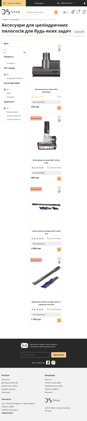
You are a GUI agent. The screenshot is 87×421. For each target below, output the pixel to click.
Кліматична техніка (10, 386)
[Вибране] (78, 12)
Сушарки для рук (8, 389)
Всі (8, 74)
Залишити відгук (55, 168)
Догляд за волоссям (10, 383)
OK (25, 52)
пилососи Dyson (12, 112)
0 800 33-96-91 (66, 3)
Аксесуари (6, 392)
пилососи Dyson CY (14, 119)
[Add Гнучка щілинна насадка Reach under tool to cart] (59, 249)
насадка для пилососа (15, 78)
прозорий (10, 97)
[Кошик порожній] (83, 12)
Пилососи (6, 379)
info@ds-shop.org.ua (10, 410)
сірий (9, 93)
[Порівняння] (72, 12)
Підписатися (58, 355)
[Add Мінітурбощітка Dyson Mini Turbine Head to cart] (59, 179)
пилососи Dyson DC (14, 116)
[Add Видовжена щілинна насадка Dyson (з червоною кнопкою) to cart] (59, 320)
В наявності (11, 63)
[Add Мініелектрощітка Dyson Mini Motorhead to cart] (59, 108)
